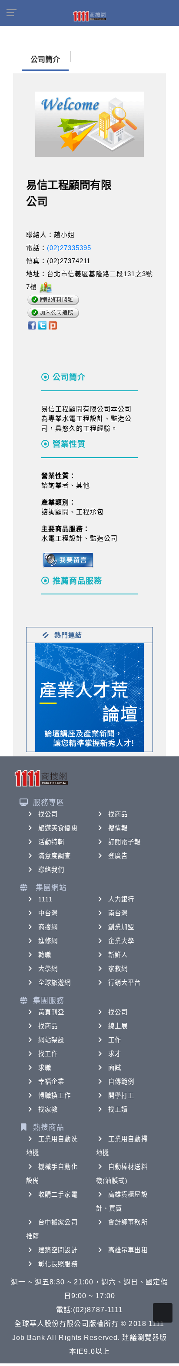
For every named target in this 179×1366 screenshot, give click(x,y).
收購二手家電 (58, 1194)
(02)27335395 (69, 247)
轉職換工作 (54, 1095)
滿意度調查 (54, 855)
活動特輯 (51, 841)
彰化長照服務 (58, 1263)
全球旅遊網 (54, 982)
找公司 (48, 814)
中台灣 (48, 913)
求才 (114, 1053)
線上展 (118, 1026)
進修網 (48, 940)
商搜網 (48, 927)
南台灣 (118, 913)
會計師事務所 (128, 1222)
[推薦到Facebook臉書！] (31, 325)
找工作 (48, 1053)
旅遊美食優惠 (58, 828)
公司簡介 (45, 60)
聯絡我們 (51, 869)
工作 (114, 1039)
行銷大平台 (124, 982)
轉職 (44, 954)
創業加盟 (121, 927)
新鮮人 (118, 954)
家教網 (118, 968)
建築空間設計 (58, 1250)
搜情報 (118, 828)
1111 (45, 899)
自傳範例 (121, 1081)
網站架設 (51, 1039)
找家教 (48, 1109)
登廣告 (118, 855)
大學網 (48, 968)
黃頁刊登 (51, 1012)
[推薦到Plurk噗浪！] (53, 325)
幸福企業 (51, 1081)
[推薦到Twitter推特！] (42, 325)
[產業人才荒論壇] (89, 696)
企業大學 (121, 940)
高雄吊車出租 (128, 1250)
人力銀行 (121, 899)
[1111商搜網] (89, 15)
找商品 (118, 814)
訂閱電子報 (124, 841)
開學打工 (121, 1095)
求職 (44, 1067)
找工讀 (118, 1109)
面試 (114, 1067)
